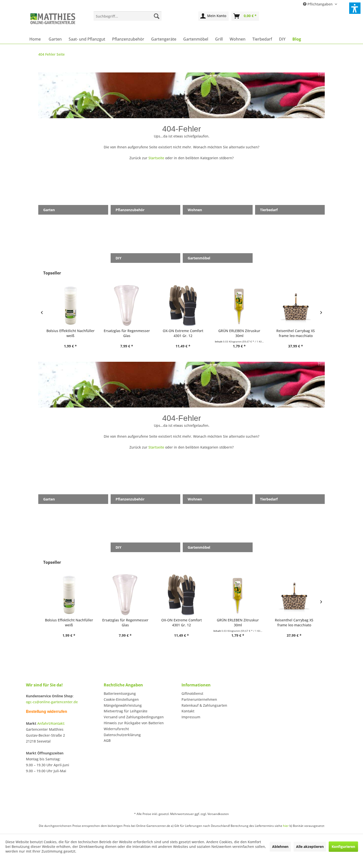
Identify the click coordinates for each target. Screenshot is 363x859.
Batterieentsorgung (120, 693)
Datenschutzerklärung (122, 734)
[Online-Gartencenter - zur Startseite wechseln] (52, 21)
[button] (355, 8)
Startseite (156, 158)
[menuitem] (127, 16)
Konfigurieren (343, 846)
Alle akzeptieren (310, 846)
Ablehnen (280, 846)
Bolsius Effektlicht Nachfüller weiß (69, 333)
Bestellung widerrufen (46, 711)
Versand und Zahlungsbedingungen (134, 717)
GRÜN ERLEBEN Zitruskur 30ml (238, 333)
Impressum (191, 717)
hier (286, 826)
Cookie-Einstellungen (121, 699)
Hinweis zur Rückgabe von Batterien (134, 723)
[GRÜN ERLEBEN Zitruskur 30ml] (237, 305)
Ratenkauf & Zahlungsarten (204, 705)
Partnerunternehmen (199, 699)
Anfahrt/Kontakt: (51, 723)
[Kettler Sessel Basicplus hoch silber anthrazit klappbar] (294, 594)
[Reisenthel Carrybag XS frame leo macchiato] (294, 305)
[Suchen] (156, 16)
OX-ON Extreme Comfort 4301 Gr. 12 (181, 333)
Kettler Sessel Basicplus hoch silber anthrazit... (294, 622)
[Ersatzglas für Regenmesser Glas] (125, 305)
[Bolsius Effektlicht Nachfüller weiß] (68, 305)
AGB (107, 740)
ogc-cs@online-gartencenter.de (52, 702)
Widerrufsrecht (116, 728)
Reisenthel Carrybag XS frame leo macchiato (294, 333)
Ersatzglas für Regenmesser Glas (125, 333)
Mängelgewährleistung (123, 705)
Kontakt (188, 711)
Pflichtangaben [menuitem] (320, 4)
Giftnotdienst (192, 693)
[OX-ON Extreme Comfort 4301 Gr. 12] (181, 305)
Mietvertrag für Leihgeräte (125, 711)
